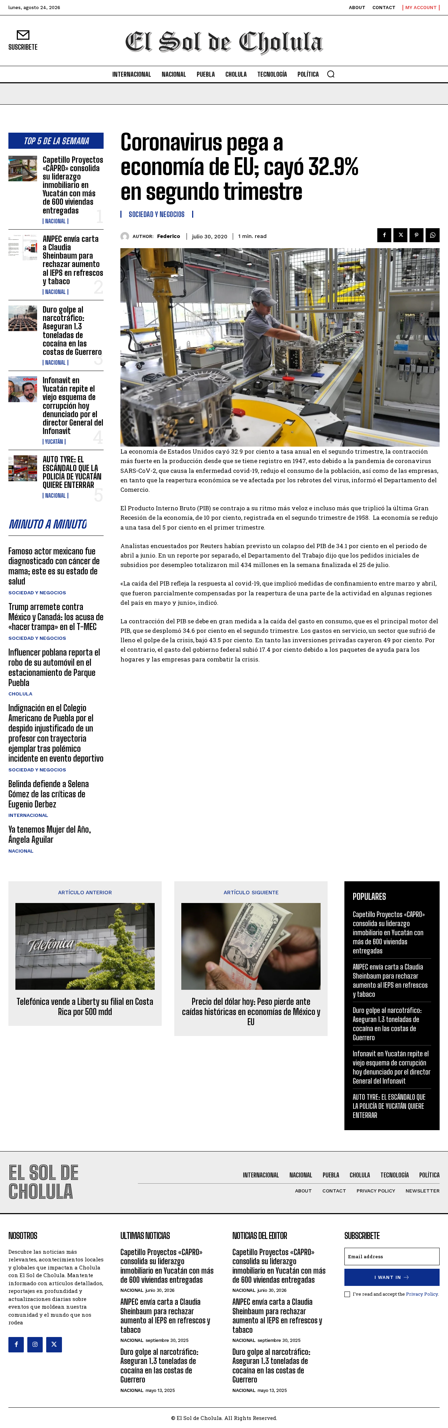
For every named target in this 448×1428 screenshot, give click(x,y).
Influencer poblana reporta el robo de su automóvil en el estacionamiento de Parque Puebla (54, 667)
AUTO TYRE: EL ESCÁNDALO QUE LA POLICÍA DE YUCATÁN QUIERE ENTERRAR (72, 472)
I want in (387, 1277)
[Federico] (126, 236)
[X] (400, 235)
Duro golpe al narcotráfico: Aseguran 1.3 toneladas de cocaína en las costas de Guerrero (72, 331)
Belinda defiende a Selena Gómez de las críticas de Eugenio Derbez (48, 794)
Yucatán (54, 441)
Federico (168, 236)
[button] (330, 73)
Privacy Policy (422, 1294)
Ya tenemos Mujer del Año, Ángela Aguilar (49, 834)
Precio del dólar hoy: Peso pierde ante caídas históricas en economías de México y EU (251, 1012)
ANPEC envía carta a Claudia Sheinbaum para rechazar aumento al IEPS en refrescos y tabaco (73, 260)
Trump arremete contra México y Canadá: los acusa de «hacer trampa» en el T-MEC (56, 617)
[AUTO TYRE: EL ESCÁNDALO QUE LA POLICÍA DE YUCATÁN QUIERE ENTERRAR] (22, 468)
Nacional (55, 221)
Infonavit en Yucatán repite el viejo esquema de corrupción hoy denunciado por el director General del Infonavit (73, 406)
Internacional (28, 815)
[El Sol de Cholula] (224, 40)
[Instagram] (35, 1344)
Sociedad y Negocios (37, 592)
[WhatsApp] (433, 235)
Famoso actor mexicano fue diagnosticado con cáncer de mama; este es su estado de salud (54, 566)
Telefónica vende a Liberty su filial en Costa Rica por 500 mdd (84, 1007)
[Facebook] (384, 235)
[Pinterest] (417, 235)
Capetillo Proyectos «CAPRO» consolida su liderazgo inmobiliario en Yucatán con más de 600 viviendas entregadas (73, 185)
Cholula (20, 693)
